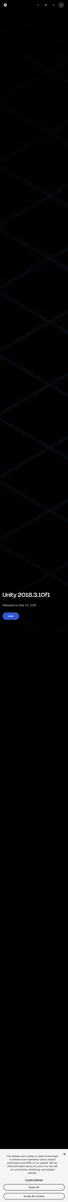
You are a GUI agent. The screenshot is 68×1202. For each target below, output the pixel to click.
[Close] (64, 1154)
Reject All (34, 1187)
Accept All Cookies (34, 1196)
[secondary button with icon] (61, 5)
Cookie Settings (34, 1180)
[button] (11, 616)
